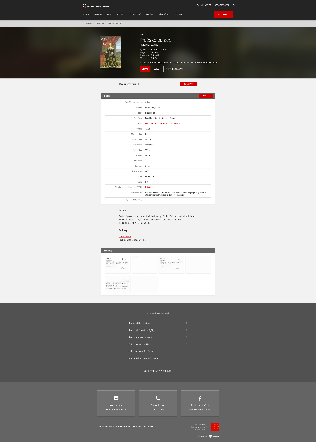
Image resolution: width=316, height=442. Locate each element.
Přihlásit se (204, 5)
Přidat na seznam (174, 69)
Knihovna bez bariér (138, 344)
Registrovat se (222, 5)
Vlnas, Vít (178, 123)
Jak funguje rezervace (140, 337)
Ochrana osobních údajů (141, 351)
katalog (100, 23)
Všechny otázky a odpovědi (158, 371)
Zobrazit (188, 84)
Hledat (224, 14)
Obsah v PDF (125, 236)
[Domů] (96, 6)
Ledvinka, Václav (149, 44)
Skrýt (206, 96)
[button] (111, 52)
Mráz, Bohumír (166, 123)
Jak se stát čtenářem (139, 323)
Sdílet (157, 69)
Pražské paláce (115, 23)
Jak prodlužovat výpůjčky (141, 330)
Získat (145, 69)
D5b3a (148, 187)
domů (89, 23)
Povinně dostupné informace (143, 358)
